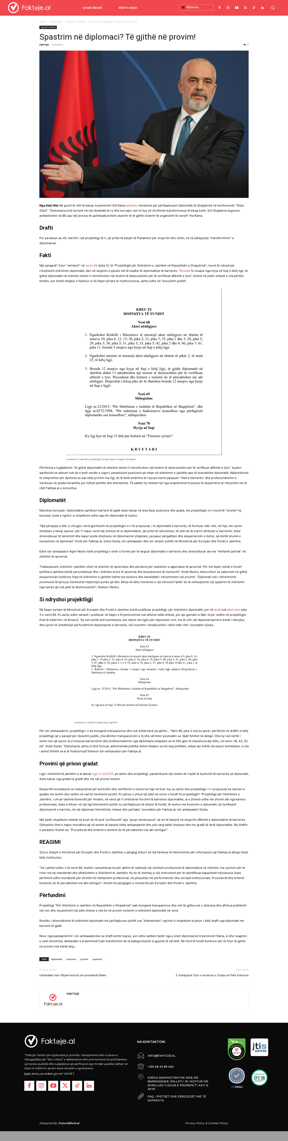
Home (42, 21)
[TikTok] (254, 8)
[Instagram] (228, 8)
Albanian (192, 7)
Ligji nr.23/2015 (102, 774)
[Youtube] (236, 8)
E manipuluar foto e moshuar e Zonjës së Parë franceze (212, 975)
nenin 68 (91, 265)
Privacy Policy (195, 1123)
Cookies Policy (218, 1123)
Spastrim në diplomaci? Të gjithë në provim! (117, 37)
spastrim (97, 959)
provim (84, 959)
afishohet (234, 609)
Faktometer (56, 21)
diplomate (56, 959)
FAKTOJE (44, 44)
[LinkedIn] (262, 8)
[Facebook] (219, 8)
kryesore (71, 959)
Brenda (185, 271)
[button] (273, 8)
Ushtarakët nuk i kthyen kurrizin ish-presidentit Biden (72, 975)
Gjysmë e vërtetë (75, 21)
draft (217, 609)
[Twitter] (245, 8)
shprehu (132, 205)
